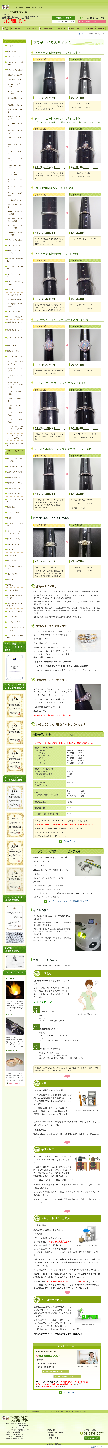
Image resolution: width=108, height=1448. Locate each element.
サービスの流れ (12, 590)
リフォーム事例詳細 (13, 311)
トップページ (7, 28)
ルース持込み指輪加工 (15, 299)
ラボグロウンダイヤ (13, 622)
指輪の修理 (11, 507)
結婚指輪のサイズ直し (14, 488)
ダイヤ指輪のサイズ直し (15, 466)
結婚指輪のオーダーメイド (15, 323)
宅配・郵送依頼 (12, 574)
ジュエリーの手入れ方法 (15, 611)
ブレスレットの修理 (13, 539)
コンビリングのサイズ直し (15, 444)
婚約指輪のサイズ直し (14, 494)
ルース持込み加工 (13, 290)
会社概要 (10, 579)
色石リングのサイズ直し (15, 472)
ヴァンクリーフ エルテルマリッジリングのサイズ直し (15, 429)
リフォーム (16, 28)
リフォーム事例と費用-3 (15, 70)
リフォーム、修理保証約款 (15, 260)
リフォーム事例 (47, 28)
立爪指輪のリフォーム (15, 105)
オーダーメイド (61, 28)
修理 (72, 28)
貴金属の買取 (11, 555)
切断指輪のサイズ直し (14, 477)
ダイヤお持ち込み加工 (15, 295)
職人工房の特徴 (12, 51)
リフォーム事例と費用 (56, 1411)
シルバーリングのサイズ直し (15, 500)
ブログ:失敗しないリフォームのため (15, 629)
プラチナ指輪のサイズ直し (15, 452)
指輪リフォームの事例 (15, 75)
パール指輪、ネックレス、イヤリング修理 (14, 532)
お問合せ (10, 585)
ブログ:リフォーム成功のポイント (15, 636)
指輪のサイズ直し (13, 351)
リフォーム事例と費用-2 (15, 240)
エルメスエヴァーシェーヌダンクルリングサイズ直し (15, 384)
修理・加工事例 (12, 550)
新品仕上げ (11, 518)
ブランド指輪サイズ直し (15, 356)
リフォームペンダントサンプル (15, 283)
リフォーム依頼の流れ (14, 317)
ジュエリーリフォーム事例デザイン (15, 63)
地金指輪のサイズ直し (14, 483)
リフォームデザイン (31, 28)
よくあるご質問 (12, 616)
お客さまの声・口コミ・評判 (15, 567)
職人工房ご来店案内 (13, 560)
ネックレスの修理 (13, 512)
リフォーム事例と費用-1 (15, 245)
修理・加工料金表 (13, 544)
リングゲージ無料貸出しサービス (15, 597)
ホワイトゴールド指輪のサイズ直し (15, 460)
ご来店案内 (100, 28)
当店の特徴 (89, 28)
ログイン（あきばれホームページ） (95, 1447)
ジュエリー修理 (13, 345)
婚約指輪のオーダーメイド (15, 331)
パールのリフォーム (14, 200)
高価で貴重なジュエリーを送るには (15, 605)
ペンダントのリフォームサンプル (15, 275)
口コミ (79, 28)
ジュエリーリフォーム (14, 57)
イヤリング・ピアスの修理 (15, 524)
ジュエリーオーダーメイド (15, 339)
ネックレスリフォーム (15, 79)
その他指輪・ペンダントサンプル (15, 267)
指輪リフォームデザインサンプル (15, 252)
